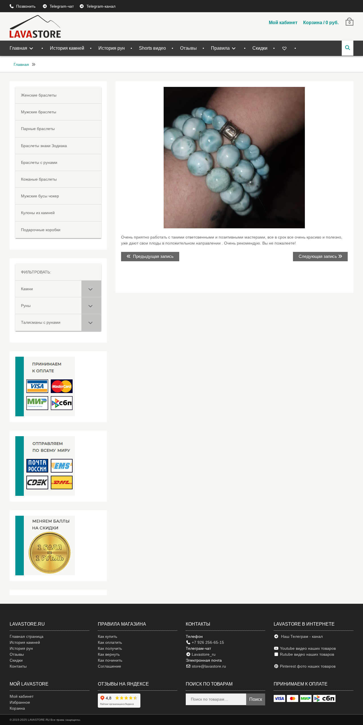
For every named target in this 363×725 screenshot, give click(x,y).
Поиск (255, 699)
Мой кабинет (283, 22)
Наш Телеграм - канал (301, 636)
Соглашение (109, 666)
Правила (220, 48)
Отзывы (188, 48)
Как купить (107, 636)
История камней (67, 48)
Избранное (20, 702)
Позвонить (26, 6)
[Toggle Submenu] (91, 289)
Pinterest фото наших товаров (307, 666)
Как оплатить (110, 642)
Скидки (259, 48)
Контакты (18, 666)
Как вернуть (109, 654)
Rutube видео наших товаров (307, 654)
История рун (111, 48)
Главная (18, 48)
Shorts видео (152, 48)
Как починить (110, 660)
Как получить (110, 648)
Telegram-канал (100, 6)
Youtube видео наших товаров (307, 648)
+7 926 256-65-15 (207, 642)
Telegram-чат (62, 6)
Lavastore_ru (203, 654)
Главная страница (26, 636)
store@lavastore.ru (208, 666)
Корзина (17, 708)
